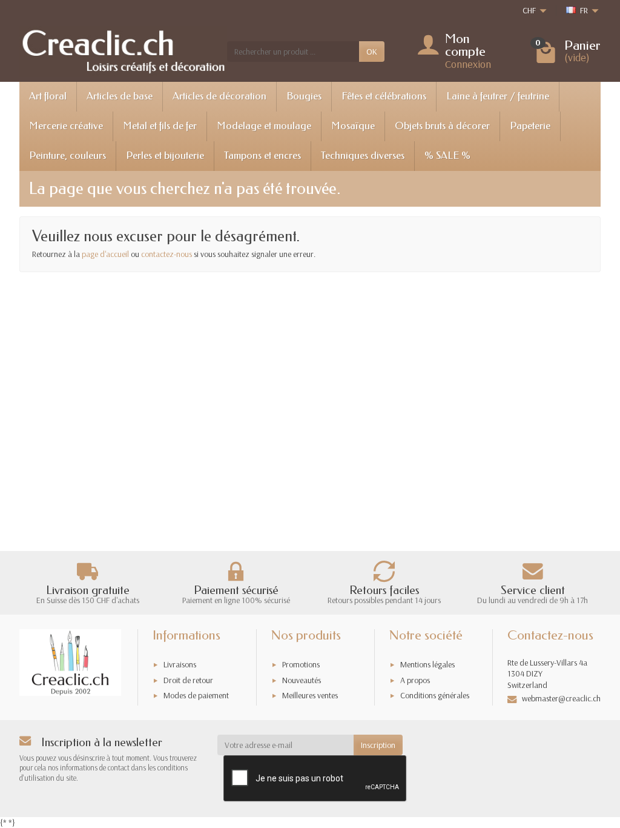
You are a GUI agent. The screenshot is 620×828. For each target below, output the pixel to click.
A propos (415, 680)
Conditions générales (434, 695)
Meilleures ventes (310, 695)
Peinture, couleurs (67, 155)
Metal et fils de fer (160, 126)
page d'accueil (105, 254)
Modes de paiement (196, 695)
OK (371, 51)
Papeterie (530, 126)
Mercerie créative (66, 126)
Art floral (48, 96)
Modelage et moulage (264, 126)
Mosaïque (353, 126)
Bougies (304, 96)
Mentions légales (427, 664)
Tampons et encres (262, 155)
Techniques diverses (362, 155)
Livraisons (179, 664)
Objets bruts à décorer (442, 126)
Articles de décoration (219, 96)
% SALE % (447, 155)
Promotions (301, 664)
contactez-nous (166, 254)
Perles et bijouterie (165, 155)
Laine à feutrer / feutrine (497, 96)
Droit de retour (188, 680)
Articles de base (120, 96)
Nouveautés (301, 680)
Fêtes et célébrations (383, 96)
